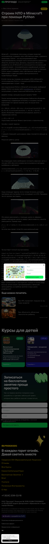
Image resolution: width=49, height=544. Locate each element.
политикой (8, 538)
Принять (10, 540)
